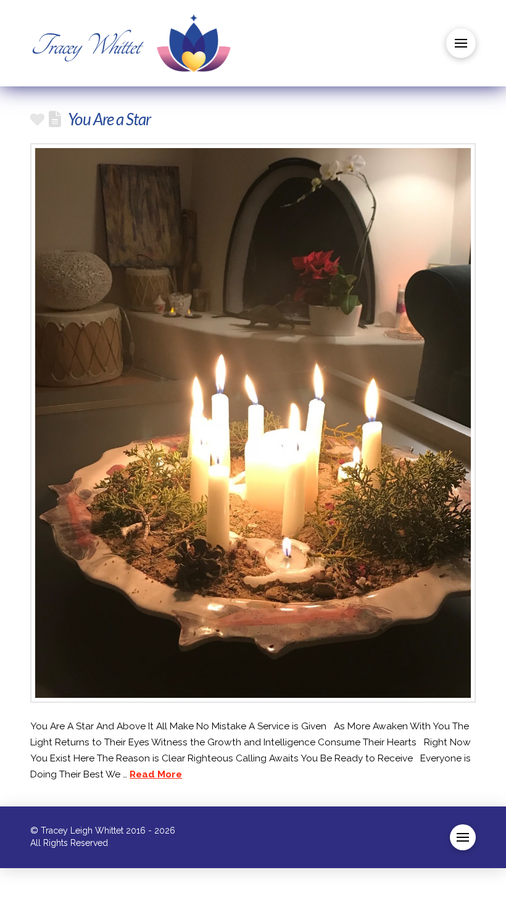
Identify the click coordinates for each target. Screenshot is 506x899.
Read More (156, 774)
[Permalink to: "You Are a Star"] (253, 422)
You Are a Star (109, 119)
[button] (461, 43)
